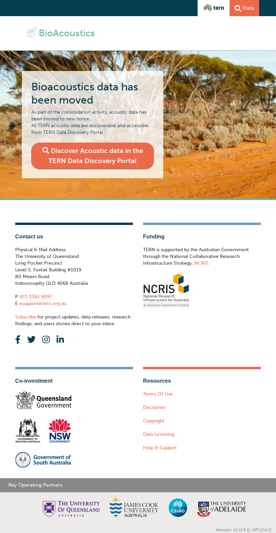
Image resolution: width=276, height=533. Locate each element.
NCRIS (201, 263)
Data (247, 8)
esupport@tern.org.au (42, 303)
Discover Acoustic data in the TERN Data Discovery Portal (95, 156)
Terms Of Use (158, 394)
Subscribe (25, 317)
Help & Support (160, 448)
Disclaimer (154, 407)
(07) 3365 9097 (35, 297)
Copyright (153, 421)
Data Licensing (158, 434)
